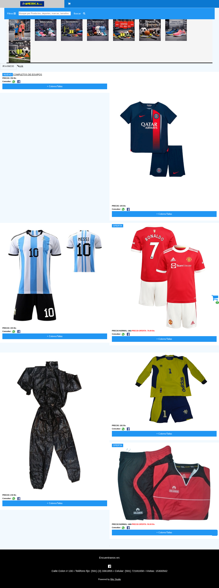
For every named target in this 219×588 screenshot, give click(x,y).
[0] (215, 299)
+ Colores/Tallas (55, 86)
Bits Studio (115, 579)
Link (21, 66)
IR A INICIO (8, 66)
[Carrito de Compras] (69, 4)
